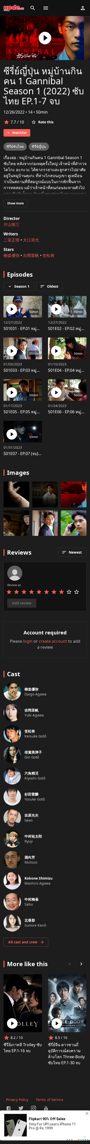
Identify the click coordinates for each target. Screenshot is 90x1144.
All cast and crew (23, 942)
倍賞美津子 (33, 752)
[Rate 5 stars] (39, 592)
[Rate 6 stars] (46, 592)
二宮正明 (12, 240)
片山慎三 (12, 224)
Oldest (52, 286)
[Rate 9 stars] (69, 592)
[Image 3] (16, 523)
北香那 (29, 920)
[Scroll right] (81, 964)
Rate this (46, 122)
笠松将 (48, 255)
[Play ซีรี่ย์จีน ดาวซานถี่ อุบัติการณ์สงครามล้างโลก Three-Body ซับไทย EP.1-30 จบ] (57, 1023)
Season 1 (22, 286)
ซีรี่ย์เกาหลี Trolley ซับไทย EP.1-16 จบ (23, 1047)
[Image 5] (73, 523)
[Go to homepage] (14, 8)
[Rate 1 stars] (9, 592)
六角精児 (31, 773)
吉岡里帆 (31, 255)
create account (53, 641)
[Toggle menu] (45, 8)
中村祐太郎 (33, 836)
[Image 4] (45, 523)
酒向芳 (29, 857)
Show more (15, 203)
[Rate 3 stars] (24, 592)
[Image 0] (16, 494)
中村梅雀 (31, 899)
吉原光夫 (31, 815)
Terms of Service (49, 1099)
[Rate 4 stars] (31, 592)
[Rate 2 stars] (16, 592)
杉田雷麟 (31, 794)
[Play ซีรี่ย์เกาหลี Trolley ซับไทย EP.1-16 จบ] (12, 1023)
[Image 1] (45, 494)
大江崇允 (31, 240)
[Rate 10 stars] (76, 592)
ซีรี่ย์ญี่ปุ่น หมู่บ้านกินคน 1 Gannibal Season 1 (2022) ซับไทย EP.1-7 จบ (44, 86)
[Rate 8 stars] (61, 592)
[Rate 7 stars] (54, 592)
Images (18, 472)
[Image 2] (73, 494)
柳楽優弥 (12, 255)
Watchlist (19, 133)
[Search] (33, 8)
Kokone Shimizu (38, 878)
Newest (75, 552)
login (27, 641)
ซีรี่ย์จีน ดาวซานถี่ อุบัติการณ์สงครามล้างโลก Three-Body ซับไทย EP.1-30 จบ (66, 1053)
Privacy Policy (17, 1099)
